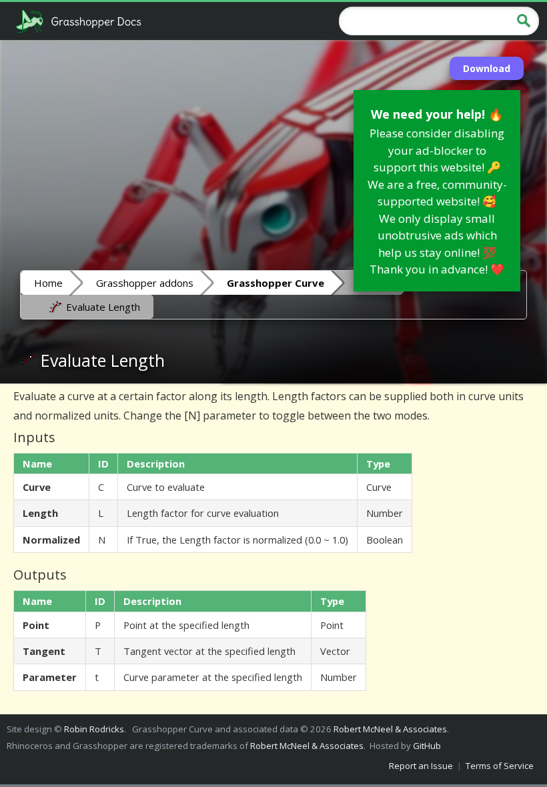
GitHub (427, 746)
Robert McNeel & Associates (390, 729)
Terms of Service (500, 766)
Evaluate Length (101, 306)
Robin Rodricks (94, 729)
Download (486, 68)
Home (48, 282)
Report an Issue (421, 766)
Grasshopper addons (144, 282)
